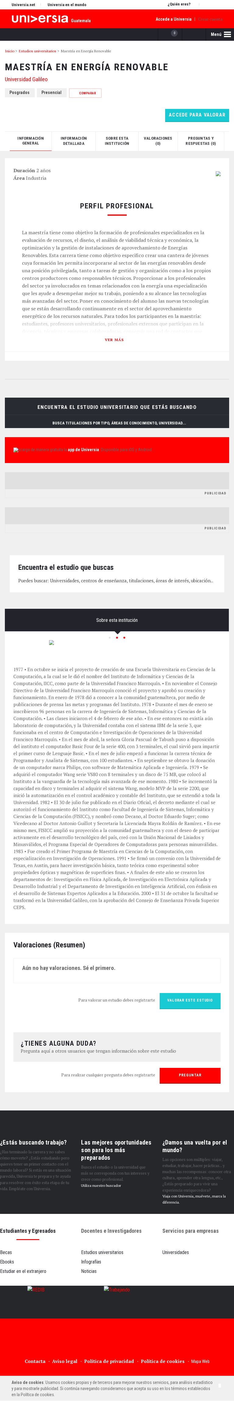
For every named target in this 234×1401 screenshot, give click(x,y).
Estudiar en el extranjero (23, 1271)
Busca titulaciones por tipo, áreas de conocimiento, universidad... (119, 423)
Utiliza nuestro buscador (101, 1185)
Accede (174, 19)
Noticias (89, 1271)
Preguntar (190, 1075)
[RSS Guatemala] (172, 1342)
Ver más (114, 339)
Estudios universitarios (102, 1252)
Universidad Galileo (26, 79)
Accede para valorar (197, 115)
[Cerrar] (219, 1385)
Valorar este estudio (190, 1000)
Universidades (175, 1252)
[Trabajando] (117, 1302)
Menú (216, 34)
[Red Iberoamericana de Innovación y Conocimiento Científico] (36, 1302)
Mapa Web (200, 1361)
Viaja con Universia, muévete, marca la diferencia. (194, 1199)
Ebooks (7, 1262)
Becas (6, 1252)
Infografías (91, 1262)
